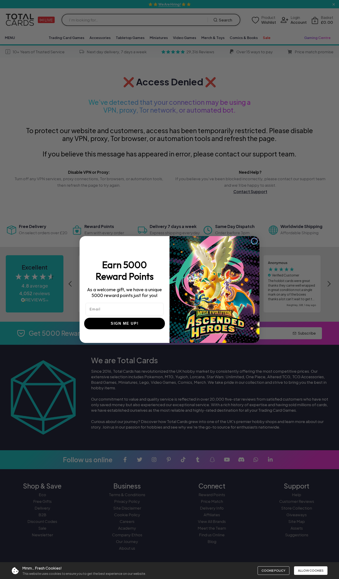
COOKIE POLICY (273, 570)
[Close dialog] (254, 241)
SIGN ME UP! (125, 323)
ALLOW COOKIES (311, 570)
